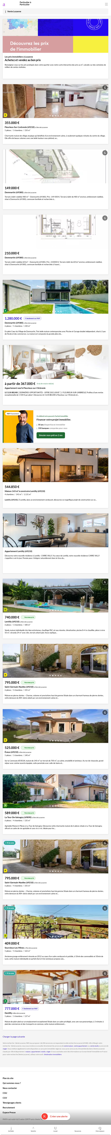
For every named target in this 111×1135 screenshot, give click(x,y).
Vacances (77, 1131)
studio (43, 1052)
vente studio (94, 1046)
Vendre (33, 1131)
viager (5, 1049)
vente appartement (80, 1046)
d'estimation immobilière (52, 1054)
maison (28, 1052)
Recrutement (9, 1107)
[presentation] (5, 101)
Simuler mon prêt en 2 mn (51, 435)
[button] (50, 115)
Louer (55, 1131)
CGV (5, 1098)
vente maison (68, 1046)
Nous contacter (10, 1088)
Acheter (11, 1131)
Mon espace (100, 1131)
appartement (35, 1052)
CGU (5, 1093)
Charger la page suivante (14, 1036)
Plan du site (8, 1078)
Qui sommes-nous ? (12, 1083)
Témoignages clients (12, 1102)
